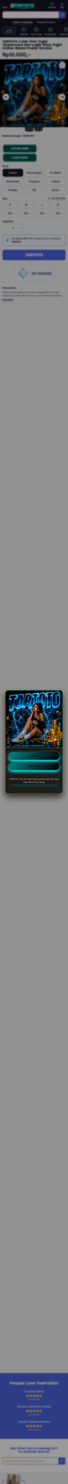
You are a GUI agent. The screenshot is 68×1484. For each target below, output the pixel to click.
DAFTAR (34, 766)
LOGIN (34, 756)
